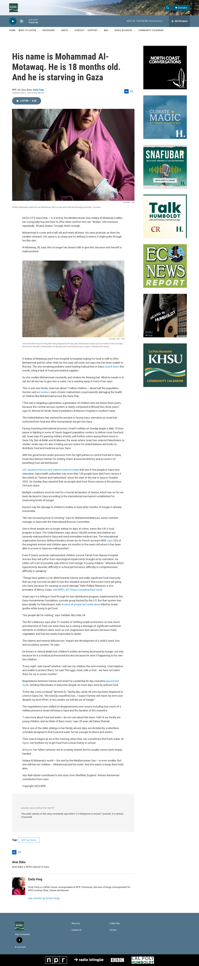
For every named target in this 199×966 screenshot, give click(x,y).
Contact (80, 30)
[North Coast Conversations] (165, 67)
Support (93, 30)
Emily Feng (38, 89)
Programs (48, 30)
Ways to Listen (27, 30)
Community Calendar (150, 30)
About (64, 30)
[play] (12, 21)
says (110, 540)
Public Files (115, 923)
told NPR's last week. (78, 589)
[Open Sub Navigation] (38, 30)
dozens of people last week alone (80, 604)
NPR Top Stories (29, 840)
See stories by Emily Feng (43, 898)
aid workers (43, 392)
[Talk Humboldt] (165, 216)
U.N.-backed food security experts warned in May (50, 469)
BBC (106, 30)
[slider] (26, 21)
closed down (111, 366)
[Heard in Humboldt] (165, 315)
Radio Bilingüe (123, 30)
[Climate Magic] (165, 117)
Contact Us (77, 930)
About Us (76, 923)
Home (12, 30)
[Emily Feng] (18, 886)
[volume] (21, 21)
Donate (182, 7)
